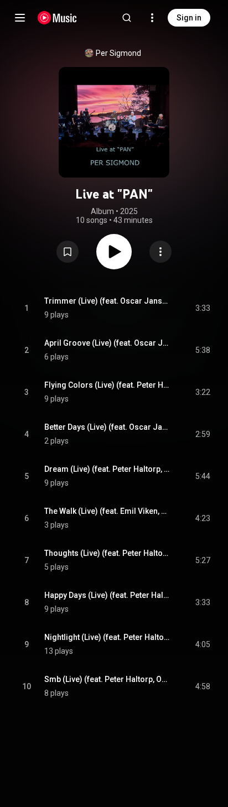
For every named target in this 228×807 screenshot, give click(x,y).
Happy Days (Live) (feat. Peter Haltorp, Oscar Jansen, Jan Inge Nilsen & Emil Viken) (107, 595)
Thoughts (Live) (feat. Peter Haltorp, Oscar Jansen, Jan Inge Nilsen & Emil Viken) (107, 553)
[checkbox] (202, 308)
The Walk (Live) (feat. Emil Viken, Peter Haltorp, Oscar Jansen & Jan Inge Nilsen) (107, 511)
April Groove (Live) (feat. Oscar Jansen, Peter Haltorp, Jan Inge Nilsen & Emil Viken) (107, 343)
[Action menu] (160, 252)
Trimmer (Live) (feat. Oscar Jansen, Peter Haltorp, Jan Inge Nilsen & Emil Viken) (107, 300)
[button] (67, 252)
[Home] (57, 17)
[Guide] (20, 17)
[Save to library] (67, 251)
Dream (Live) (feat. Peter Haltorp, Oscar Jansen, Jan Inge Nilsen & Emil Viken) (107, 469)
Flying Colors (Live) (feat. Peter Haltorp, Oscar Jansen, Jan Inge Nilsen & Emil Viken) (107, 385)
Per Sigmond (118, 53)
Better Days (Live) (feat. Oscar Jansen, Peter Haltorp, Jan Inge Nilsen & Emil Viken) (107, 427)
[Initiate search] (127, 18)
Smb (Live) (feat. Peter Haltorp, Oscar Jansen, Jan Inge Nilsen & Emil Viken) (107, 679)
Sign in (189, 17)
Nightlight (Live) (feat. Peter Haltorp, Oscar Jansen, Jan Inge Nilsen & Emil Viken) (107, 637)
